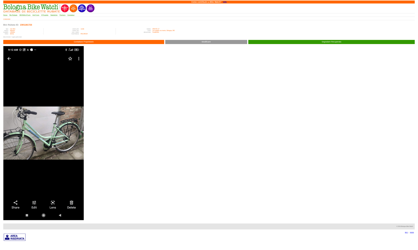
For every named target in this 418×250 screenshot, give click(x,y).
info (225, 2)
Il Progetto (44, 15)
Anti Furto (35, 15)
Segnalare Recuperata (332, 42)
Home (5, 15)
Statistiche (53, 15)
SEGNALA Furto (24, 15)
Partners (62, 15)
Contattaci (70, 15)
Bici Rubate (13, 15)
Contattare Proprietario (84, 42)
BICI (406, 232)
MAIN (412, 232)
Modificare (206, 42)
